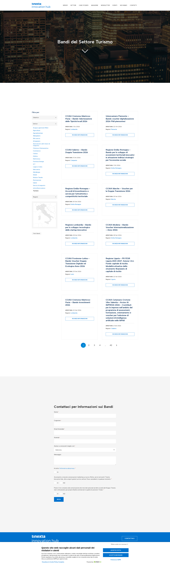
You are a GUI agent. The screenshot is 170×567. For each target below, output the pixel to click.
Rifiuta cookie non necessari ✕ (119, 544)
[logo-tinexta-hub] (41, 5)
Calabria (113, 328)
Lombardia (74, 129)
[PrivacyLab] (97, 562)
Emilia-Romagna (116, 168)
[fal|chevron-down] (85, 50)
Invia (59, 499)
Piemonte (114, 129)
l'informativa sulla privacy (67, 468)
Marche (113, 199)
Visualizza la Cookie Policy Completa (53, 562)
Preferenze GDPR (116, 559)
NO (64, 483)
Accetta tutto (116, 550)
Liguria (113, 279)
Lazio (72, 274)
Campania (74, 160)
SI (57, 472)
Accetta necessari (115, 555)
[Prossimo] (116, 345)
